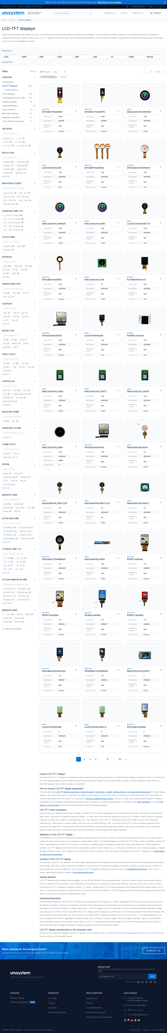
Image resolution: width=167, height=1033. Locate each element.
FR (161, 6)
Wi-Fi (17, 454)
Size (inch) (7, 129)
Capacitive (8, 246)
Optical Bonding (10, 477)
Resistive (8, 250)
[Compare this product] (76, 111)
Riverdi (20, 508)
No (6, 421)
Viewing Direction (11, 284)
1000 (6, 313)
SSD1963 (8, 398)
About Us (137, 13)
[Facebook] (142, 982)
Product (51, 1003)
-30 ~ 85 (7, 565)
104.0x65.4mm (24, 592)
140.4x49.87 (23, 600)
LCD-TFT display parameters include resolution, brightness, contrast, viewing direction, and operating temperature (103, 792)
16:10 (24, 363)
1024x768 (8, 169)
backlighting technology (137, 869)
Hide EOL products (13, 629)
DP (15, 270)
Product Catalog (17, 998)
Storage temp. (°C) (11, 549)
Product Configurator (19, 1002)
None (21, 246)
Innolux (7, 511)
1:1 (14, 367)
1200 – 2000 (9, 200)
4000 (6, 317)
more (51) (5, 374)
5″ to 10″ (20, 142)
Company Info (92, 998)
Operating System (11, 428)
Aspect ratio (8, 354)
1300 (15, 320)
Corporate (52, 1008)
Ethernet (7, 454)
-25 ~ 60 (19, 569)
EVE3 (14, 481)
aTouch (7, 473)
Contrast (7, 304)
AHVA (23, 340)
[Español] (139, 1020)
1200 (25, 317)
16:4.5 (6, 371)
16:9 (6, 363)
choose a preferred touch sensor (99, 799)
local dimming (9, 484)
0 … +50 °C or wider (12, 215)
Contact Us (153, 951)
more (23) (5, 488)
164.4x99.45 (24, 589)
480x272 (21, 169)
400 (16, 317)
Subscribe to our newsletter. (109, 2)
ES (164, 6)
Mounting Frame (10, 412)
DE (157, 6)
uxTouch (18, 473)
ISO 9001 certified (158, 1030)
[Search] (91, 13)
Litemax (8, 508)
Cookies (146, 1030)
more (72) (5, 324)
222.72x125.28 (10, 531)
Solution (89, 1003)
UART (15, 273)
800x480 (8, 162)
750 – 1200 (22, 197)
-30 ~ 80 (8, 558)
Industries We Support (95, 1012)
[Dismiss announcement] (164, 2)
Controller (8, 381)
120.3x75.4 (23, 596)
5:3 (6, 367)
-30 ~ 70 (7, 569)
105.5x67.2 (8, 592)
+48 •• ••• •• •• (9, 7)
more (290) (6, 542)
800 (24, 313)
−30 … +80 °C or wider (13, 223)
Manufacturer (9, 495)
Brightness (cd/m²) (11, 183)
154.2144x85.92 (10, 539)
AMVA (6, 347)
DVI (6, 270)
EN (151, 6)
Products (109, 13)
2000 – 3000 (25, 200)
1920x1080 (23, 162)
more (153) (6, 405)
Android (7, 437)
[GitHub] (155, 982)
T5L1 (26, 390)
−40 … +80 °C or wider (13, 226)
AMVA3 (16, 344)
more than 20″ (24, 146)
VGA (24, 270)
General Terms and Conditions (99, 1017)
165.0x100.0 (9, 589)
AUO (30, 508)
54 (120, 759)
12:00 (16, 293)
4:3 (15, 363)
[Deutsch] (132, 1020)
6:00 (26, 293)
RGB (28, 266)
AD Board (21, 398)
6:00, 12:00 (8, 297)
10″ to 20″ (8, 146)
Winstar (18, 504)
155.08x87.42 (9, 535)
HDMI (18, 266)
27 (108, 759)
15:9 (22, 367)
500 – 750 (8, 197)
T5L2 (16, 390)
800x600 (20, 173)
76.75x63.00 (9, 596)
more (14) (5, 573)
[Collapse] (33, 85)
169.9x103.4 (8, 600)
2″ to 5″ (7, 142)
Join (152, 976)
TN (5, 340)
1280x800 (22, 166)
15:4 (31, 367)
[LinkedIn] (138, 982)
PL (154, 6)
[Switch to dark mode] (127, 7)
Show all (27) (7, 62)
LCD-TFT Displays (48, 77)
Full (6, 293)
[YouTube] (146, 982)
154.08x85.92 (9, 528)
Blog (123, 13)
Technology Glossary (57, 1012)
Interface (7, 257)
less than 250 (9, 193)
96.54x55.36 (27, 539)
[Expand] (33, 94)
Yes (15, 421)
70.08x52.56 (25, 535)
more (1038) (6, 603)
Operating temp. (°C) (12, 211)
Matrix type (8, 331)
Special (6, 464)
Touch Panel (8, 237)
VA (25, 344)
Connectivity (9, 444)
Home (4, 20)
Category (7, 77)
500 (16, 313)
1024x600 (8, 166)
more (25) (6, 277)
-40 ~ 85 (20, 562)
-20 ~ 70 (8, 562)
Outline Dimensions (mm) (14, 579)
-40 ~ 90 (20, 565)
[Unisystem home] (13, 13)
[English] (125, 1020)
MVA (15, 347)
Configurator (138, 6)
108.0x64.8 (25, 531)
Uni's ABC (52, 998)
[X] (150, 982)
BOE (17, 511)
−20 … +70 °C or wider (13, 219)
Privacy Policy (135, 1030)
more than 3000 (10, 204)
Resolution (8, 153)
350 (5, 320)
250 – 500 (24, 193)
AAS (6, 344)
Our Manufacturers (94, 1008)
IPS (14, 340)
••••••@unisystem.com (32, 7)
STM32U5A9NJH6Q (22, 394)
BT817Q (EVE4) (10, 401)
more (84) (6, 176)
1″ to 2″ (20, 138)
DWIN (7, 504)
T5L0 (6, 394)
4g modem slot (10, 457)
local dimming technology (83, 872)
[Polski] (128, 1020)
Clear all (32, 71)
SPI (6, 273)
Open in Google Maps (136, 1005)
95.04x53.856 (26, 528)
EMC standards (144, 802)
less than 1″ (8, 138)
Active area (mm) (10, 518)
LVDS (7, 266)
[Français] (135, 1020)
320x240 (8, 173)
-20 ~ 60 (21, 558)
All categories (8, 82)
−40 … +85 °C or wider (13, 230)
